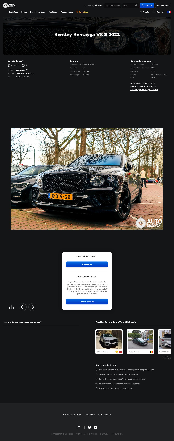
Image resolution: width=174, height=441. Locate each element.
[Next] (168, 358)
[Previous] (164, 358)
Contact (90, 415)
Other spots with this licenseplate (143, 86)
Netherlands (29, 73)
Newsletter (104, 415)
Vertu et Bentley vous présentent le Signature (118, 374)
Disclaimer (117, 434)
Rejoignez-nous (37, 12)
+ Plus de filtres (163, 5)
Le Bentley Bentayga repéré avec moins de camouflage (122, 379)
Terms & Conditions (86, 434)
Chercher (148, 5)
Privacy (104, 434)
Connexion (87, 264)
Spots (100, 5)
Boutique (53, 12)
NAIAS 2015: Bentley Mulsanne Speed (115, 388)
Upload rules (66, 12)
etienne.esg (20, 70)
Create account (87, 301)
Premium (83, 12)
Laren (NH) (20, 73)
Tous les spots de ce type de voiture (144, 90)
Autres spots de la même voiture (142, 83)
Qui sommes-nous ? (73, 415)
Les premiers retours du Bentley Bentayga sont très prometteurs (126, 370)
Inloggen (159, 12)
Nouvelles (88, 5)
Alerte (146, 12)
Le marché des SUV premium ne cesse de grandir (119, 383)
